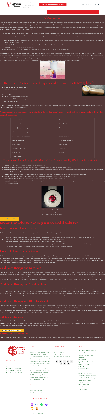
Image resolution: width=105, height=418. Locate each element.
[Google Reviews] (98, 4)
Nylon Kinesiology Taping (85, 373)
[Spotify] (42, 404)
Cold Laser (81, 357)
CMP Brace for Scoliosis (84, 380)
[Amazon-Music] (47, 404)
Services (65, 12)
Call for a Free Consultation (9, 219)
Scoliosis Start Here (83, 382)
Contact (93, 12)
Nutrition (80, 371)
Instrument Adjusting (84, 364)
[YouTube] (93, 4)
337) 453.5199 (11, 366)
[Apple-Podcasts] (32, 404)
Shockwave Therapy (84, 384)
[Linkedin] (88, 4)
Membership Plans (83, 369)
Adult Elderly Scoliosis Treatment (87, 350)
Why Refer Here (82, 389)
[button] (52, 5)
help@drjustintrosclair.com (13, 368)
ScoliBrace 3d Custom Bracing (86, 378)
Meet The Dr (81, 366)
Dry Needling (82, 359)
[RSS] (32, 408)
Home (49, 12)
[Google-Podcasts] (37, 404)
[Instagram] (86, 4)
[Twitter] (84, 4)
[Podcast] (95, 4)
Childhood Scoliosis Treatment (86, 355)
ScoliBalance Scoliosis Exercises (87, 375)
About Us (56, 12)
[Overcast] (37, 408)
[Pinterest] (91, 4)
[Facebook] (81, 4)
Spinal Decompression (84, 387)
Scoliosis (73, 12)
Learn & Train (83, 12)
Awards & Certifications (84, 353)
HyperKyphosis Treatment (85, 362)
